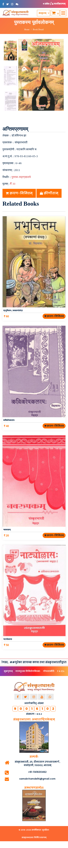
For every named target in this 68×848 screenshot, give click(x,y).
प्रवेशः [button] (47, 3)
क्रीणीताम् (50, 193)
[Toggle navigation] (63, 13)
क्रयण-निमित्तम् (21, 193)
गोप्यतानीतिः (49, 671)
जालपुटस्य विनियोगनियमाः (27, 671)
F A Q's (60, 671)
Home (27, 29)
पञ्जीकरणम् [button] (59, 3)
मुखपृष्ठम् (8, 671)
